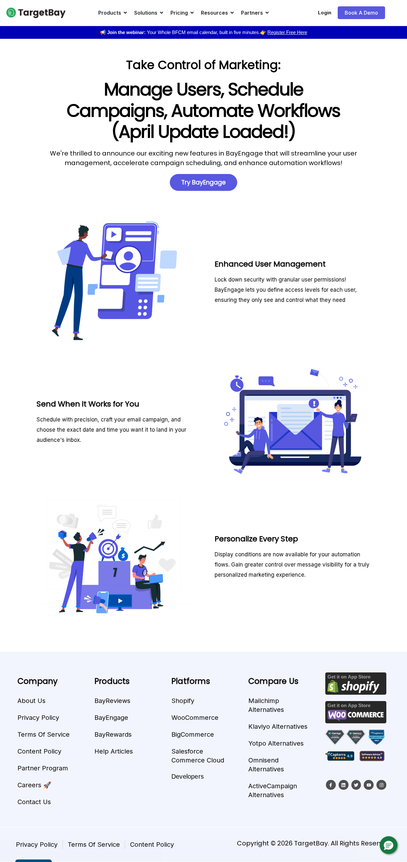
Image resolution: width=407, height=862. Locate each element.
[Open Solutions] (161, 13)
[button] (388, 845)
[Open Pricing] (192, 13)
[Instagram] (381, 785)
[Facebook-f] (331, 785)
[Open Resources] (232, 13)
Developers (187, 776)
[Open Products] (125, 13)
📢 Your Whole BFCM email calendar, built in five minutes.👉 (203, 32)
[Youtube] (369, 785)
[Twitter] (356, 785)
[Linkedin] (343, 785)
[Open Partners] (267, 13)
